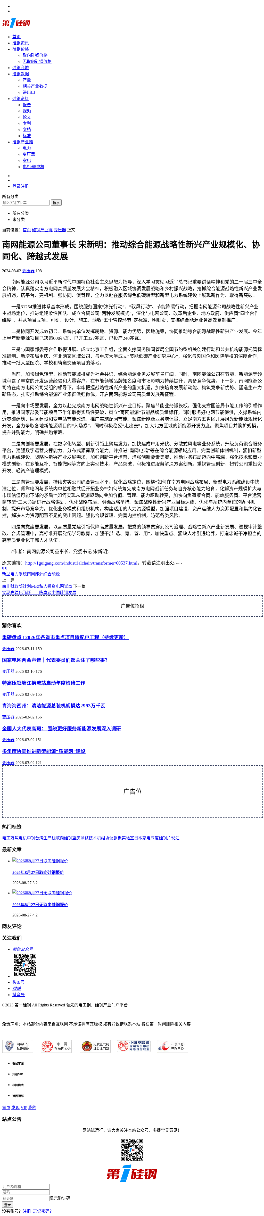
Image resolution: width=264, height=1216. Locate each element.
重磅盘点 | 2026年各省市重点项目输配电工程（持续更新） (65, 637)
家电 (27, 160)
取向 (60, 838)
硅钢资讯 (20, 43)
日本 (138, 838)
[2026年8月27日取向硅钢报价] (40, 861)
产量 (27, 80)
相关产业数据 (35, 86)
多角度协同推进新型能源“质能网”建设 (44, 751)
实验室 (128, 838)
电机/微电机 (33, 166)
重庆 (76, 838)
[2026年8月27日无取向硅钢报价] (42, 893)
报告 (27, 105)
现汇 (175, 838)
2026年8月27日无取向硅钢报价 (40, 905)
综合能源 (51, 574)
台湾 (39, 838)
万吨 (14, 838)
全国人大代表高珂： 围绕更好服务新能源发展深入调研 (61, 728)
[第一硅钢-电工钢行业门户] (16, 26)
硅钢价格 (20, 49)
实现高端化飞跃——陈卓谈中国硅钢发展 (39, 592)
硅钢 (68, 838)
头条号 (18, 982)
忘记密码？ (43, 1211)
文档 (27, 129)
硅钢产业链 (22, 142)
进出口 (29, 92)
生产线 (49, 838)
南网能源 (35, 574)
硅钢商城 (20, 67)
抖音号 (18, 994)
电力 (27, 148)
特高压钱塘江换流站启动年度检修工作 (43, 683)
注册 (27, 1211)
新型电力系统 (14, 574)
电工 (6, 838)
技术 (93, 838)
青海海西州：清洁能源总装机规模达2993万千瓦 (53, 705)
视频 (27, 111)
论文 (27, 117)
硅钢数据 (20, 74)
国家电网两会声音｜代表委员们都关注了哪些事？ (56, 660)
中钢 (31, 838)
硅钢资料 (20, 98)
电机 (23, 838)
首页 (16, 37)
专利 (27, 123)
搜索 (56, 203)
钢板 (117, 838)
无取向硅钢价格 (37, 61)
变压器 (29, 154)
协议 (109, 838)
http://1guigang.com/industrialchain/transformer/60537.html (81, 563)
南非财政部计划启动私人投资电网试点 (37, 586)
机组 (101, 838)
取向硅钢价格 (35, 55)
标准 (27, 136)
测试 (84, 838)
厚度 (155, 838)
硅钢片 (165, 838)
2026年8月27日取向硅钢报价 (38, 872)
